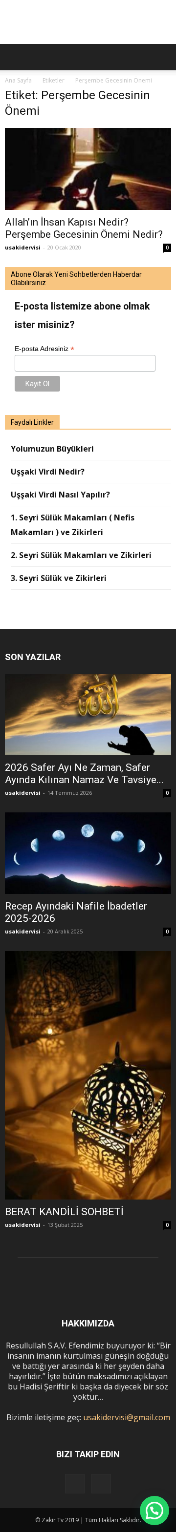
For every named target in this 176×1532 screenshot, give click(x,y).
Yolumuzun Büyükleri (52, 448)
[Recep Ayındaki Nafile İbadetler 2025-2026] (88, 852)
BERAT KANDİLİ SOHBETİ (64, 1212)
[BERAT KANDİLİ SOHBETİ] (88, 1075)
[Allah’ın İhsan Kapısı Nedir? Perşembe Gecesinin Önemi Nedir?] (88, 169)
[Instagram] (75, 1483)
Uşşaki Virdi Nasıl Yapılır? (60, 494)
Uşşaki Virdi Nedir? (48, 471)
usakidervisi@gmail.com (126, 1417)
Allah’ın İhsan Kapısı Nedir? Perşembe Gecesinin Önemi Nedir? (84, 228)
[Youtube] (101, 1483)
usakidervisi (23, 247)
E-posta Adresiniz (44, 348)
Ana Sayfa (18, 80)
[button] (162, 57)
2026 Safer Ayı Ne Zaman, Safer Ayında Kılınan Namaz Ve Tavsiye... (84, 774)
